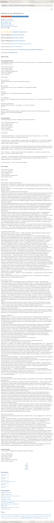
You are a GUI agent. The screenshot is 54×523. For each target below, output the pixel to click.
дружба (27, 514)
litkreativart (4, 1)
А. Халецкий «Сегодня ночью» (19, 32)
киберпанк (35, 514)
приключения (29, 516)
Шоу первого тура (6, 22)
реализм (34, 516)
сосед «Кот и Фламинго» (18, 34)
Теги (2, 512)
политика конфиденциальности (15, 522)
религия (37, 516)
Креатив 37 (3, 478)
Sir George (3, 499)
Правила (26, 16)
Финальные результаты (8, 25)
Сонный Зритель (4, 501)
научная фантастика (17, 516)
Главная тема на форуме (8, 20)
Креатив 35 (3, 487)
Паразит (8, 509)
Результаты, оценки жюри (6, 16)
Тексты (14, 16)
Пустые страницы (8, 492)
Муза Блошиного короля (13, 507)
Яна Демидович (4, 507)
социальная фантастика (6, 518)
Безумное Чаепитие (5, 504)
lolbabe (2, 492)
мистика (10, 516)
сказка (49, 516)
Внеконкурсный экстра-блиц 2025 (8, 481)
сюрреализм (15, 518)
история (31, 514)
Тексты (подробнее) (20, 16)
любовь (44, 514)
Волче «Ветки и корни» (18, 37)
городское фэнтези (15, 514)
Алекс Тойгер (3, 509)
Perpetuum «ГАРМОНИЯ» (16, 46)
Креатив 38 (3, 475)
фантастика (26, 518)
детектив (21, 514)
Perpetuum (3, 494)
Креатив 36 (3, 484)
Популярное (5, 490)
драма (24, 514)
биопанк (9, 514)
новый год (23, 516)
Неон (2, 497)
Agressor (2, 505)
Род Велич (3, 496)
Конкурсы (11, 5)
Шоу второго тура (6, 23)
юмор (46, 518)
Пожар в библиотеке (14, 504)
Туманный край (7, 497)
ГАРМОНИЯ (8, 494)
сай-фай (46, 516)
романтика (42, 516)
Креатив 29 (17, 5)
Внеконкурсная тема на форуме (10, 26)
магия (6, 516)
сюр (12, 518)
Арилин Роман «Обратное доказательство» (21, 43)
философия (33, 518)
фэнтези (38, 518)
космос (40, 514)
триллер (20, 518)
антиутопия (4, 514)
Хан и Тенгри (8, 499)
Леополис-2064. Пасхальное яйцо (12, 496)
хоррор (42, 518)
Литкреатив (4, 5)
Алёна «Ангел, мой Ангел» (18, 40)
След (6, 505)
